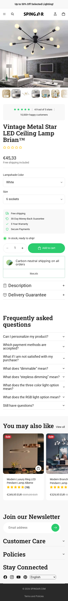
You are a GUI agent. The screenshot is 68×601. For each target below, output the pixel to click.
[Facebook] (5, 577)
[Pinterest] (25, 577)
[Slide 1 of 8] (6, 94)
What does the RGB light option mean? (31, 397)
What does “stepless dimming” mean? (31, 377)
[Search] (12, 14)
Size (5, 191)
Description (19, 285)
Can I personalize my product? (25, 336)
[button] (12, 147)
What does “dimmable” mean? (25, 368)
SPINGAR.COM (38, 589)
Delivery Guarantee (27, 295)
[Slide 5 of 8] (45, 94)
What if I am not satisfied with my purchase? (28, 358)
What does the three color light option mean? (31, 387)
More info (34, 273)
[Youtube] (18, 577)
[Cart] (63, 14)
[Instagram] (12, 577)
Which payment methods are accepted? (24, 346)
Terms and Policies (34, 596)
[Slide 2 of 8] (16, 94)
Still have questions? (18, 405)
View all (60, 426)
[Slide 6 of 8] (55, 94)
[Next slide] (61, 467)
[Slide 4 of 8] (36, 94)
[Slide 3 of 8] (26, 94)
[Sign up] (55, 528)
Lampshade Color (13, 174)
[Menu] (4, 14)
